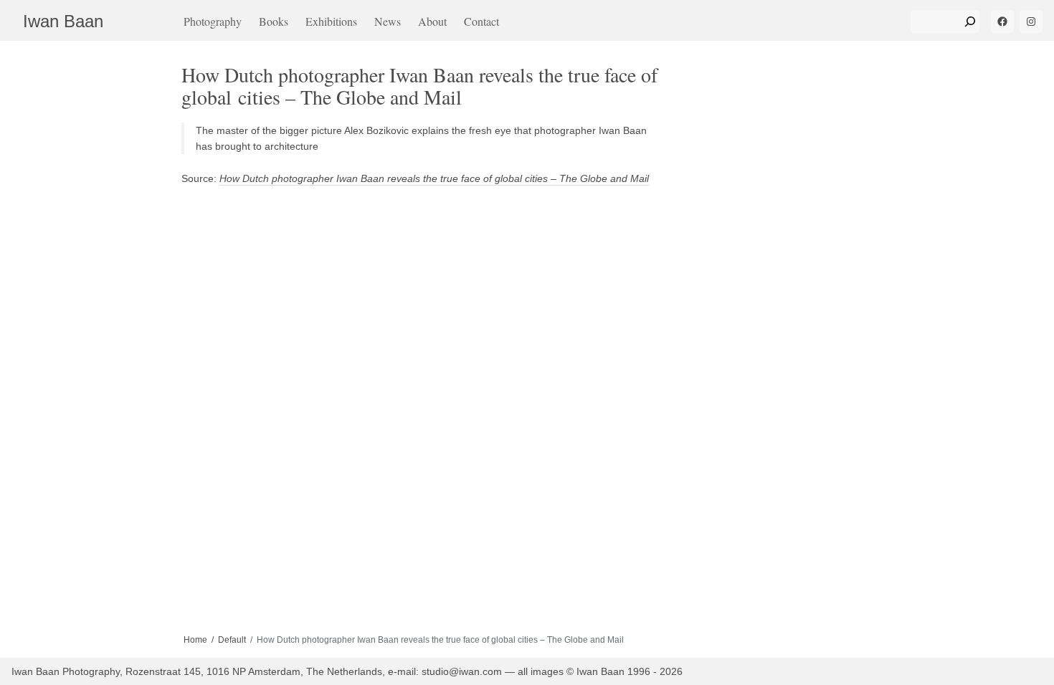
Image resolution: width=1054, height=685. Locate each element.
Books (273, 21)
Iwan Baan (63, 21)
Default (232, 640)
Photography (213, 21)
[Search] (970, 21)
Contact (481, 21)
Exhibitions (331, 21)
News (387, 21)
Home (195, 640)
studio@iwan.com (462, 671)
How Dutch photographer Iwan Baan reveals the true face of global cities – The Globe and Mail (434, 178)
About (432, 21)
